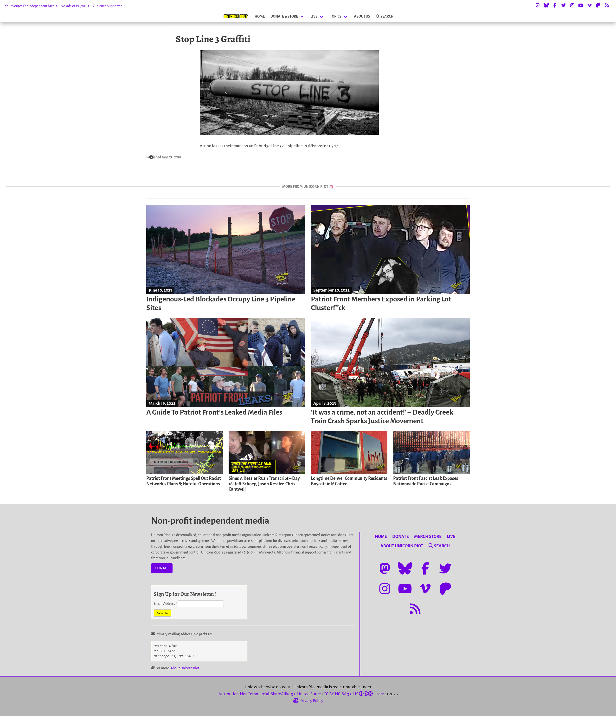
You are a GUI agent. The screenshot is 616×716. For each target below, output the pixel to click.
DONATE (161, 568)
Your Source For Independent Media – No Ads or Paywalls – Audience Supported (63, 6)
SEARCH (386, 16)
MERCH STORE (428, 536)
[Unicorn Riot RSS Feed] (607, 5)
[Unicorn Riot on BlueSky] (546, 5)
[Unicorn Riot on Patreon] (598, 5)
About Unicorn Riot (185, 668)
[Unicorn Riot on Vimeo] (589, 5)
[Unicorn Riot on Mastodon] (537, 5)
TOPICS (335, 16)
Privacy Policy (311, 700)
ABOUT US (362, 16)
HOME (260, 16)
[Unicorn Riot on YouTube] (581, 5)
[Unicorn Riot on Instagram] (572, 5)
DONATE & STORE (284, 16)
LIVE (313, 16)
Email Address (165, 603)
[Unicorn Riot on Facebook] (555, 5)
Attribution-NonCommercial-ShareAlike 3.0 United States (269, 694)
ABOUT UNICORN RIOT (401, 546)
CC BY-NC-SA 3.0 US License (355, 694)
